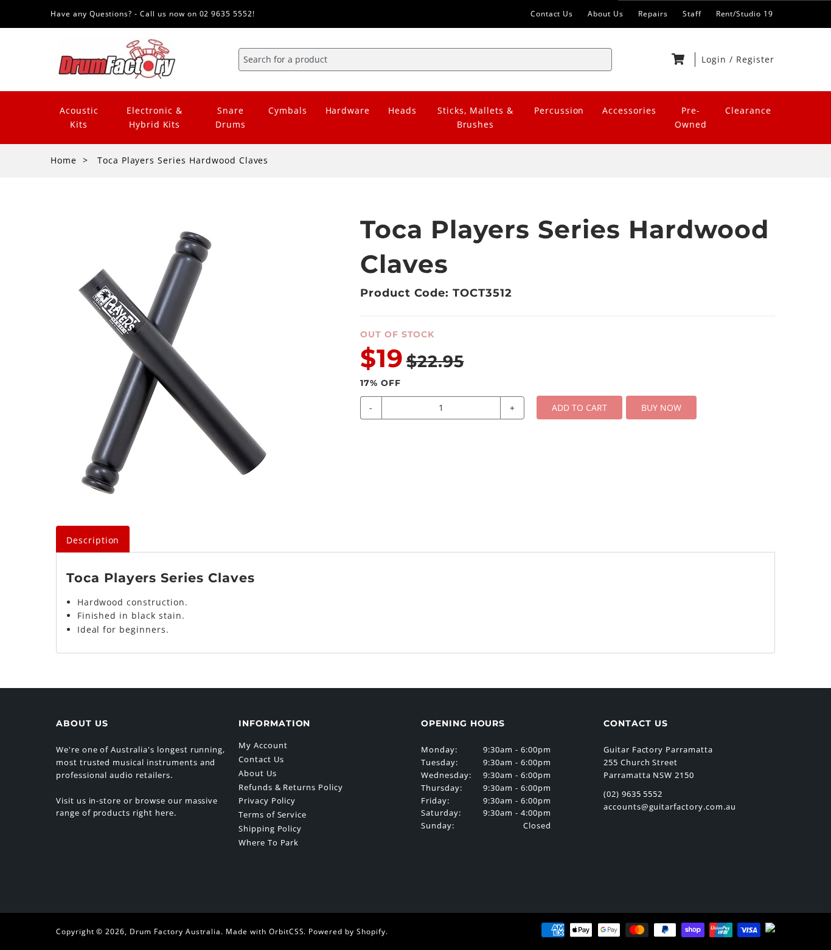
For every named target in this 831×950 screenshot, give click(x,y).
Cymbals (287, 110)
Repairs (653, 14)
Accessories (629, 110)
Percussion (559, 110)
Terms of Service (272, 814)
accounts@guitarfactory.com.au (669, 806)
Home (63, 160)
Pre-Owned (691, 117)
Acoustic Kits (79, 117)
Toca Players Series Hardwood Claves (183, 160)
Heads (402, 110)
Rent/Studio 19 (744, 14)
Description (93, 540)
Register (755, 59)
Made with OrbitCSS (265, 931)
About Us (606, 14)
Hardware (347, 110)
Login (715, 59)
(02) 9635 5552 (632, 793)
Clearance (748, 110)
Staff (692, 14)
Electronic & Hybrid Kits (155, 117)
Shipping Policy (270, 828)
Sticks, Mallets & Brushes (475, 117)
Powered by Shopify (346, 931)
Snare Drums (230, 117)
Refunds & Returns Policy (290, 787)
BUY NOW (661, 407)
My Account (263, 745)
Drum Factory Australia (175, 931)
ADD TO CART (579, 407)
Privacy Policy (267, 800)
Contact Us (552, 14)
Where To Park (268, 842)
